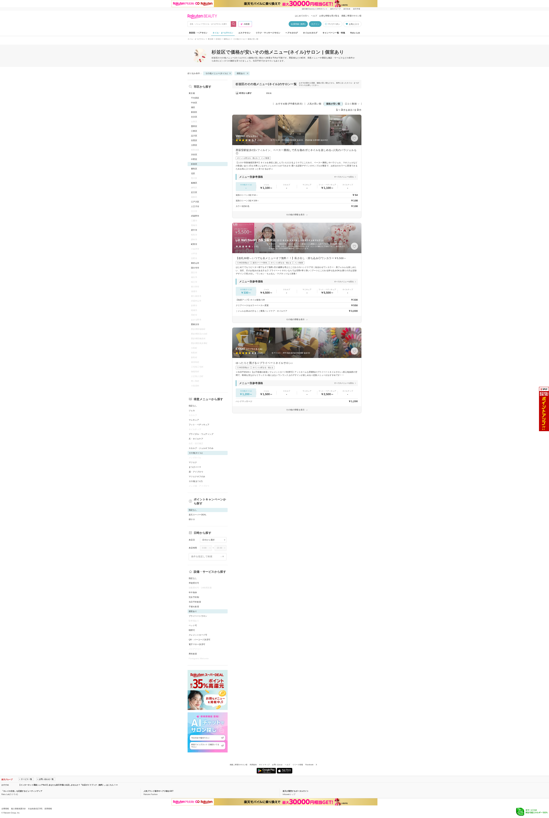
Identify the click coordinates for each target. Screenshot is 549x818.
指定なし (193, 406)
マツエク (193, 462)
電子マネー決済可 (197, 644)
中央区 (194, 102)
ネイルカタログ (310, 33)
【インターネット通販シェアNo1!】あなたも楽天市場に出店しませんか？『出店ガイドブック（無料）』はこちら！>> (68, 785)
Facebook (309, 765)
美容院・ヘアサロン (198, 33)
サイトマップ (264, 765)
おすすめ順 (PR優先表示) (289, 104)
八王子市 (195, 206)
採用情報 (48, 809)
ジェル (192, 410)
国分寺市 (195, 268)
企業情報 (5, 809)
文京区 (194, 117)
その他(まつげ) (196, 481)
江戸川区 (195, 202)
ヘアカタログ (292, 33)
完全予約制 (194, 597)
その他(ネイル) (239, 39)
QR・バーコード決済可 (199, 639)
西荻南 (268, 93)
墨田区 (194, 126)
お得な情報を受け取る (329, 16)
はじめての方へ (302, 16)
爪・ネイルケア (196, 439)
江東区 (194, 131)
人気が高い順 (314, 104)
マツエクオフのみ (197, 476)
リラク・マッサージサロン (268, 33)
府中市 (194, 230)
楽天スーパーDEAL (197, 515)
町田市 (194, 244)
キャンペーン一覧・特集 (334, 33)
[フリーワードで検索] (233, 24)
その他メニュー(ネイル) (231, 58)
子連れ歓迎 (194, 606)
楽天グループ (335, 9)
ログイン (315, 24)
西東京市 (195, 324)
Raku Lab (355, 33)
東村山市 (195, 263)
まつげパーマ (195, 467)
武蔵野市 (195, 216)
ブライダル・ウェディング (201, 434)
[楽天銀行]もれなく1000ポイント (314, 9)
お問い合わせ (277, 765)
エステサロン (244, 33)
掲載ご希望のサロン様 (351, 16)
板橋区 (194, 183)
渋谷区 (194, 154)
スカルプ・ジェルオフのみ (201, 448)
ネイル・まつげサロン (223, 33)
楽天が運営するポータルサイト (296, 791)
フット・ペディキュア (199, 424)
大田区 (194, 145)
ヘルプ (314, 16)
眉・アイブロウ (196, 472)
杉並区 (218, 39)
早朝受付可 (194, 583)
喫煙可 (192, 630)
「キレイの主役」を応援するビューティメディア (21, 791)
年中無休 (193, 592)
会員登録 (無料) (298, 24)
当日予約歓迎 (195, 602)
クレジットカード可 (198, 635)
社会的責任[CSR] (35, 809)
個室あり (227, 39)
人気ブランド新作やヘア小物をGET (158, 791)
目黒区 (194, 140)
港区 (193, 107)
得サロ (192, 519)
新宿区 (194, 112)
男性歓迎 (193, 654)
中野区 (194, 159)
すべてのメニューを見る (344, 177)
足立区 (194, 192)
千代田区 (195, 98)
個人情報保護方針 (18, 809)
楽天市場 (356, 9)
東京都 (210, 39)
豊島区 (194, 169)
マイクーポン (334, 24)
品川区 (194, 136)
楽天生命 (346, 9)
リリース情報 (298, 765)
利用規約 (253, 765)
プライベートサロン (198, 616)
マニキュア (194, 420)
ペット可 (193, 625)
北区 (193, 173)
